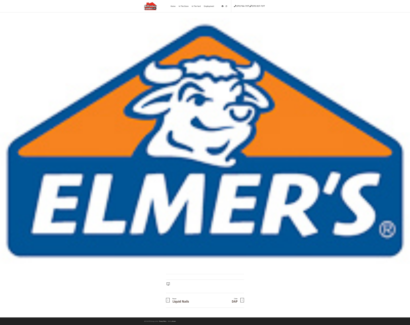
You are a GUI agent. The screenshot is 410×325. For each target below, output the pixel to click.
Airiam (174, 321)
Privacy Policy (162, 321)
